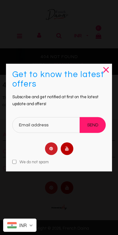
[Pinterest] (51, 148)
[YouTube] (67, 148)
